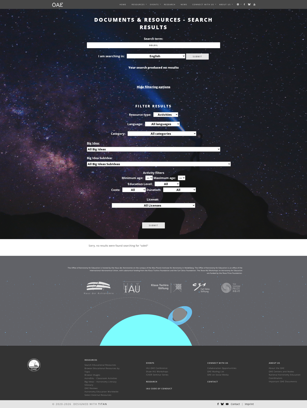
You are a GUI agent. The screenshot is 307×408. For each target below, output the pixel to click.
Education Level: (140, 184)
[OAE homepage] (58, 4)
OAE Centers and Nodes (281, 371)
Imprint (249, 404)
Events (150, 363)
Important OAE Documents (283, 381)
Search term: (153, 39)
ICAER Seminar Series (157, 374)
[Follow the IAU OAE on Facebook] (244, 4)
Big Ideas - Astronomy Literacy (101, 381)
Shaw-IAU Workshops (157, 371)
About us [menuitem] (225, 4)
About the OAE (276, 368)
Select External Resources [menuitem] (98, 395)
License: (153, 199)
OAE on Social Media (218, 374)
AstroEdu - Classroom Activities (101, 378)
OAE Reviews (91, 388)
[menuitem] (138, 4)
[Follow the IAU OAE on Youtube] (254, 4)
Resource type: (140, 115)
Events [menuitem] (154, 4)
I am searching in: (111, 56)
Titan (102, 404)
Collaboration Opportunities (221, 368)
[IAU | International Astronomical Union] (127, 287)
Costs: (115, 190)
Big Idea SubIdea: (99, 158)
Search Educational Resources (100, 365)
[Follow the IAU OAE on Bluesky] (249, 4)
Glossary (89, 384)
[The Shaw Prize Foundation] (226, 287)
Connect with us (217, 363)
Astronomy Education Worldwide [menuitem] (102, 391)
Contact (212, 381)
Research (169, 4)
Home (123, 4)
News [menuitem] (184, 4)
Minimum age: (132, 178)
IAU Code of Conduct (159, 388)
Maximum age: (165, 178)
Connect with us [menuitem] (203, 4)
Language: (135, 124)
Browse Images (92, 375)
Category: (118, 134)
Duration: (154, 190)
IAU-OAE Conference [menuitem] (157, 368)
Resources (138, 4)
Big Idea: (93, 143)
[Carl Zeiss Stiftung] (197, 287)
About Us (274, 363)
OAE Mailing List (215, 371)
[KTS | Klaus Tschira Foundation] (162, 287)
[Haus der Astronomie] (94, 287)
